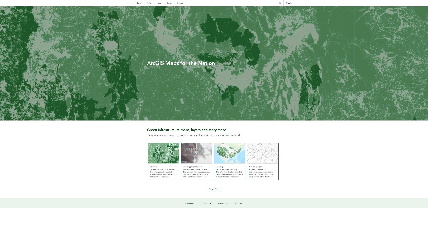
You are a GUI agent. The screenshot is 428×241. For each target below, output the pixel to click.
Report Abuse (223, 203)
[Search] (280, 3)
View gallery (214, 189)
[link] (163, 161)
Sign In (289, 3)
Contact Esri (206, 203)
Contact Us (239, 203)
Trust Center (189, 203)
